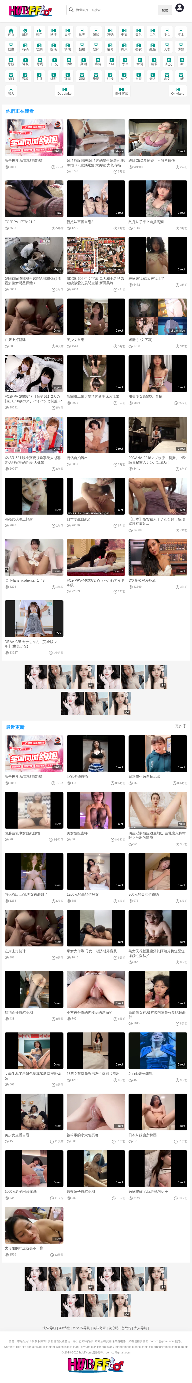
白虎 (181, 79)
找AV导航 (49, 1328)
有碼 (25, 49)
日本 (67, 34)
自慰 (138, 79)
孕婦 (96, 79)
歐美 (82, 34)
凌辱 (110, 49)
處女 (167, 79)
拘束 (124, 49)
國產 (53, 34)
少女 (167, 34)
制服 (11, 79)
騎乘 (67, 49)
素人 (152, 79)
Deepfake (64, 93)
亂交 (169, 64)
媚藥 (82, 79)
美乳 (138, 34)
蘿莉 (154, 64)
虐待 (98, 64)
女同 (140, 64)
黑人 (11, 93)
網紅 (53, 79)
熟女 (138, 49)
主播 (39, 79)
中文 (124, 34)
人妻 (167, 49)
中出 (69, 64)
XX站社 (64, 1328)
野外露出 (121, 93)
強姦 (67, 79)
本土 (181, 34)
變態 (39, 49)
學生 (125, 64)
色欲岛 (126, 1328)
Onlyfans (177, 93)
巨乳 (152, 34)
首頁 (11, 34)
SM (111, 64)
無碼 (110, 34)
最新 (25, 34)
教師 (96, 49)
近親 (25, 64)
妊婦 (110, 79)
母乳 (40, 64)
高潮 (83, 64)
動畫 (11, 49)
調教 (25, 79)
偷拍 (124, 79)
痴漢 (53, 49)
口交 (54, 64)
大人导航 (140, 1328)
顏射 (82, 49)
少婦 (181, 49)
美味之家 (99, 1328)
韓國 (96, 34)
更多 (178, 726)
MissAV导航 (81, 1328)
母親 (11, 64)
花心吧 (113, 1328)
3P (182, 64)
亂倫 (152, 49)
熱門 (39, 34)
